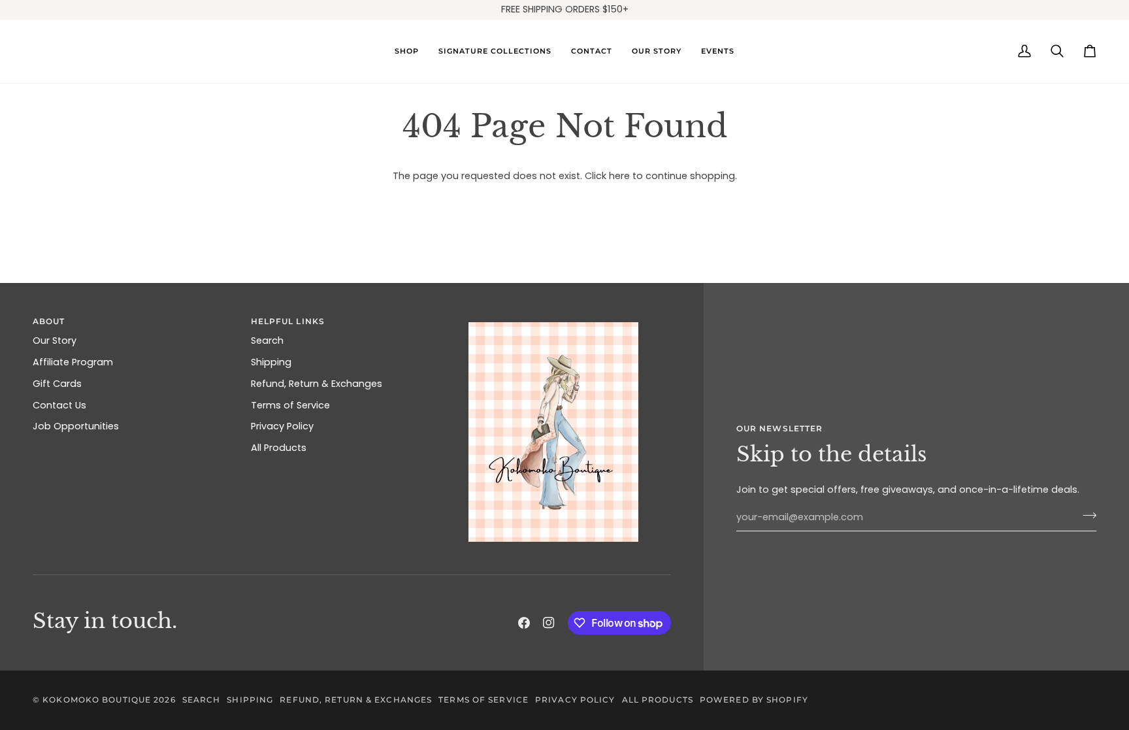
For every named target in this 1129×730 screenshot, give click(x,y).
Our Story (54, 340)
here (619, 175)
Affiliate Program (73, 362)
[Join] (1085, 515)
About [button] (49, 321)
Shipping (271, 362)
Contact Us (59, 405)
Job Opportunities (76, 426)
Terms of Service (290, 405)
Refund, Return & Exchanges (316, 383)
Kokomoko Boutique (96, 700)
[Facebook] (524, 623)
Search (267, 340)
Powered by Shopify (754, 700)
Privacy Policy (282, 426)
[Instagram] (549, 623)
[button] (407, 51)
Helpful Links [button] (288, 321)
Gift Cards (57, 383)
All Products (278, 447)
